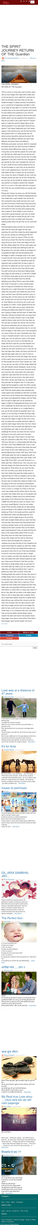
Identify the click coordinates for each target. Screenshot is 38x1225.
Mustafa (6, 791)
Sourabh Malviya (9, 750)
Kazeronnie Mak (9, 697)
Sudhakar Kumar (9, 1155)
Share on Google (19, 1220)
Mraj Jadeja (7, 1106)
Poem (8, 1202)
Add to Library (29, 632)
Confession (19, 1202)
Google (10, 638)
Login (3, 1211)
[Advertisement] (19, 23)
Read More (31, 742)
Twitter (29, 635)
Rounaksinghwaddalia (11, 58)
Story (3, 1202)
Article (13, 1202)
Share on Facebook (7, 1221)
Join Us (8, 1211)
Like (10, 632)
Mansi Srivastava (9, 879)
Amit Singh (7, 921)
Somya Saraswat (9, 1055)
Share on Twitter (31, 1220)
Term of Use (24, 1211)
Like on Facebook (6, 1220)
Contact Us (15, 1211)
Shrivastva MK (8, 970)
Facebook (10, 635)
